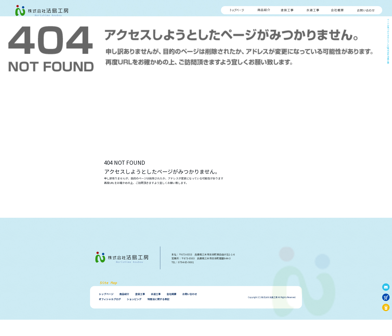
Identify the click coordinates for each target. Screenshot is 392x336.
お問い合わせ (366, 8)
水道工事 (313, 8)
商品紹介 (264, 8)
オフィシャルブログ (110, 299)
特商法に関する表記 (158, 299)
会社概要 (337, 8)
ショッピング (134, 299)
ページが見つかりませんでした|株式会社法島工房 (388, 41)
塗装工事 (288, 8)
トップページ (236, 8)
